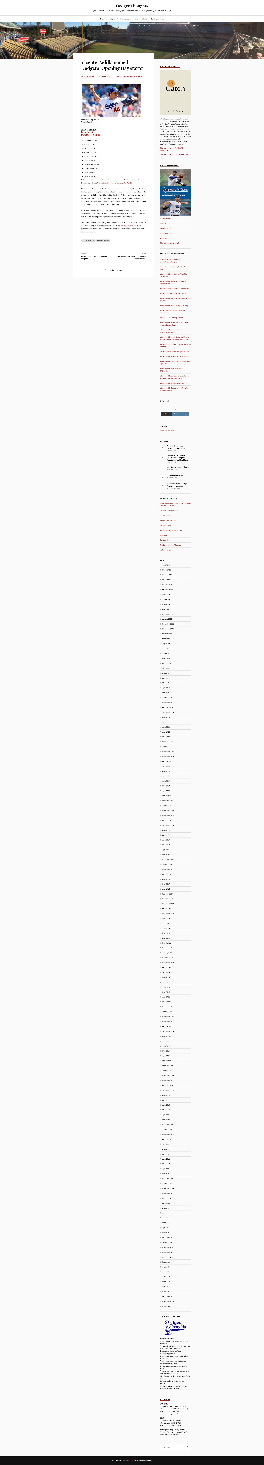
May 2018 (166, 845)
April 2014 (166, 1056)
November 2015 (168, 962)
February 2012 (167, 1178)
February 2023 (167, 614)
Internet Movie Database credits (171, 530)
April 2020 (166, 732)
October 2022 (167, 634)
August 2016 (166, 918)
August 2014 (166, 1036)
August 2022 (166, 644)
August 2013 (166, 1095)
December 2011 (168, 1188)
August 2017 (166, 879)
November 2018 (168, 815)
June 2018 (166, 840)
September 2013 (168, 1090)
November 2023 (168, 585)
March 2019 (166, 796)
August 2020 (166, 717)
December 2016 (168, 899)
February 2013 (167, 1124)
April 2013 (166, 1115)
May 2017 (166, 884)
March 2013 (166, 1120)
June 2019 (166, 781)
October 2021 (167, 663)
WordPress (126, 1460)
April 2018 (166, 850)
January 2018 (167, 864)
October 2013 (167, 1085)
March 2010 (166, 1291)
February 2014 (167, 1066)
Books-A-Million (166, 233)
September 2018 (168, 825)
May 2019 (166, 786)
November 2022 (168, 629)
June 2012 (166, 1159)
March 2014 (166, 1061)
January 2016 (167, 953)
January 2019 (167, 805)
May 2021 (166, 683)
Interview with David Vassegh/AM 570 (173, 383)
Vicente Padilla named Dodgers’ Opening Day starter (112, 65)
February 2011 (167, 1237)
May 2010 (166, 1282)
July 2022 (165, 648)
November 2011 (168, 1193)
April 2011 (166, 1228)
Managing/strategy (126, 76)
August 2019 (166, 771)
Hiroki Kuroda (88, 240)
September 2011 (168, 1203)
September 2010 (168, 1262)
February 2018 (167, 859)
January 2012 (167, 1183)
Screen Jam (164, 535)
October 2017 (167, 874)
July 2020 (165, 722)
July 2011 (165, 1213)
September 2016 (168, 913)
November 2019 (168, 756)
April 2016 (166, 938)
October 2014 (167, 1026)
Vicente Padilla (103, 240)
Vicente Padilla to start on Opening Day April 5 (114, 183)
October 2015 (167, 967)
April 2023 (166, 609)
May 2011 (166, 1223)
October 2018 (167, 820)
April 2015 (166, 997)
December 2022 (168, 624)
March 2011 (166, 1232)
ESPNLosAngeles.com (168, 520)
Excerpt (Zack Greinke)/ (174, 351)
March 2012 (166, 1173)
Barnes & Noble (165, 228)
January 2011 (167, 1242)
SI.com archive (165, 540)
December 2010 (168, 1247)
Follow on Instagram (182, 414)
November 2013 (168, 1080)
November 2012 (168, 1134)
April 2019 (166, 791)
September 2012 (168, 1144)
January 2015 (167, 1012)
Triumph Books (165, 218)
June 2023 (166, 599)
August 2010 (166, 1267)
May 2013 (166, 1110)
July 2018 (165, 835)
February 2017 (167, 894)
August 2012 (166, 1149)
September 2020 (168, 712)
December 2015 (168, 958)
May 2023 (166, 604)
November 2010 (168, 1252)
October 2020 (167, 707)
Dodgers (112, 19)
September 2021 (168, 668)
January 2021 (167, 697)
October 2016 (167, 908)
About (144, 19)
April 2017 (166, 889)
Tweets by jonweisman (168, 431)
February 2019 (167, 801)
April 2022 (166, 658)
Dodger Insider (165, 515)
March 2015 (166, 1002)
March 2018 (166, 855)
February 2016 (167, 948)
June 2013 (166, 1105)
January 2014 (167, 1071)
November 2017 (168, 869)
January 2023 (167, 619)
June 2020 (166, 727)
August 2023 (166, 594)
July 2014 (165, 1041)
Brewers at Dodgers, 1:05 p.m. (91, 133)
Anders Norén (146, 1460)
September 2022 (168, 639)
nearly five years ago (128, 225)
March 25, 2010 (106, 76)
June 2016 (166, 928)
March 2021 (166, 693)
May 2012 (166, 1164)
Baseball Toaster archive (169, 511)
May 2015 (166, 992)
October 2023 (167, 589)
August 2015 (166, 977)
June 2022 (166, 653)
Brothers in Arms (157, 19)
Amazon (163, 223)
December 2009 (168, 1301)
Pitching (139, 76)
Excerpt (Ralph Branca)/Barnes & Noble (174, 356)
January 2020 (167, 746)
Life (136, 19)
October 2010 (167, 1257)
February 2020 (167, 742)
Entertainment (125, 19)
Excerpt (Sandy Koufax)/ (173, 293)
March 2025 (166, 570)
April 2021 (166, 688)
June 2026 (166, 565)
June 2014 (166, 1046)
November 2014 (168, 1021)
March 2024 (166, 580)
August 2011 (166, 1208)
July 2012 (165, 1154)
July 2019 (165, 776)
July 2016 (165, 923)
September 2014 (168, 1031)
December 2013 (168, 1075)
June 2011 (166, 1218)
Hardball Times (165, 525)
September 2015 (168, 972)
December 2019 (168, 751)
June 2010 (166, 1277)
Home (102, 19)
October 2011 (167, 1198)
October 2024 (167, 575)
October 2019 (167, 761)
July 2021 (165, 678)
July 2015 (165, 982)
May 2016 (166, 933)
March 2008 (166, 1306)
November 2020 (168, 702)
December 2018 (168, 810)
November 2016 (168, 904)
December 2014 (168, 1016)
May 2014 (166, 1051)
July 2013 (165, 1100)
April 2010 (166, 1286)
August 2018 (166, 830)
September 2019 (168, 766)
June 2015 (166, 987)
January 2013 (167, 1129)
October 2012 (167, 1139)
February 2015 (167, 1007)
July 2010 (165, 1272)
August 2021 (166, 673)
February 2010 (167, 1296)
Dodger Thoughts (132, 5)
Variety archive (165, 550)
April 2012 (166, 1169)
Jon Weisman (88, 76)
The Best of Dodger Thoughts (170, 545)
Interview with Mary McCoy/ (174, 305)
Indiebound (164, 238)
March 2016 (166, 943)
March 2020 (166, 737)
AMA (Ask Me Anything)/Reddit (171, 318)
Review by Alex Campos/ (174, 288)
